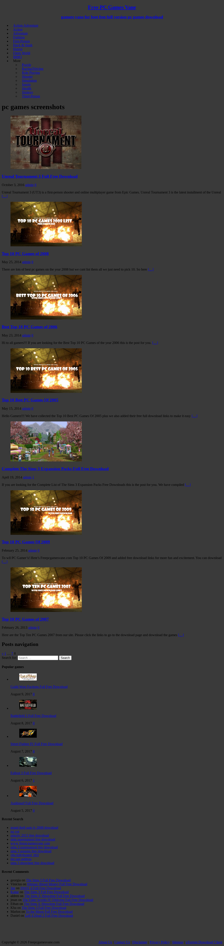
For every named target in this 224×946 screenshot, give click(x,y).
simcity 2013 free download (29, 835)
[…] (4, 196)
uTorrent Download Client (204, 942)
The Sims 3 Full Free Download (48, 880)
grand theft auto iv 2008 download (34, 827)
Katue (14, 892)
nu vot (14, 831)
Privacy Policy (160, 942)
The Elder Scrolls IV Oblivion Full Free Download (58, 900)
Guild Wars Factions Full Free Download (39, 687)
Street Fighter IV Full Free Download (36, 744)
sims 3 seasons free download (30, 851)
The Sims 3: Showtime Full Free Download (54, 896)
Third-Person (31, 96)
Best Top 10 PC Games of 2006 (29, 327)
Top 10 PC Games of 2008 (25, 253)
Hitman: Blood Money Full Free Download (57, 884)
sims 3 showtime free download (32, 863)
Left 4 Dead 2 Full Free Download (49, 915)
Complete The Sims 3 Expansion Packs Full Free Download (55, 468)
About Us (105, 942)
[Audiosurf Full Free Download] (28, 796)
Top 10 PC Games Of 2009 (26, 542)
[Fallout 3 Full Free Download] (28, 765)
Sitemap (177, 942)
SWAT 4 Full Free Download (40, 888)
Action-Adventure (25, 25)
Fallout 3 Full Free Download (31, 773)
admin (29, 185)
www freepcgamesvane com (30, 843)
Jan (12, 888)
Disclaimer (139, 942)
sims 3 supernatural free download (34, 847)
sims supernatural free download (32, 839)
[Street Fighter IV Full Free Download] (28, 736)
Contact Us (122, 942)
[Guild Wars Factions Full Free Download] (28, 679)
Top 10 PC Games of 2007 (25, 619)
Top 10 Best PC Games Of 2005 (30, 400)
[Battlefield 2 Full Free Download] (28, 708)
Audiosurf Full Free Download (31, 803)
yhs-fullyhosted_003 (24, 855)
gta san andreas (21, 859)
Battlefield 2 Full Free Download (33, 716)
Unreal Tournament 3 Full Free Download (40, 176)
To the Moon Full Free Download (49, 911)
